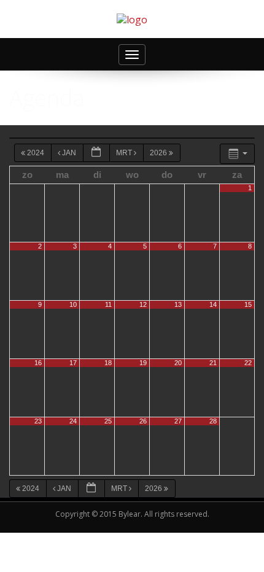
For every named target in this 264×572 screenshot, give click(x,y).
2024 (35, 153)
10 (73, 304)
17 (73, 362)
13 (178, 304)
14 (213, 304)
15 (248, 304)
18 (108, 362)
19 (143, 362)
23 (38, 421)
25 (108, 421)
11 (108, 304)
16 (38, 362)
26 (143, 421)
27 (178, 421)
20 (178, 362)
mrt (125, 153)
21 (213, 362)
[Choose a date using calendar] (96, 153)
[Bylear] (132, 19)
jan (69, 153)
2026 (159, 153)
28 (213, 421)
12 (143, 304)
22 (248, 362)
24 (73, 421)
